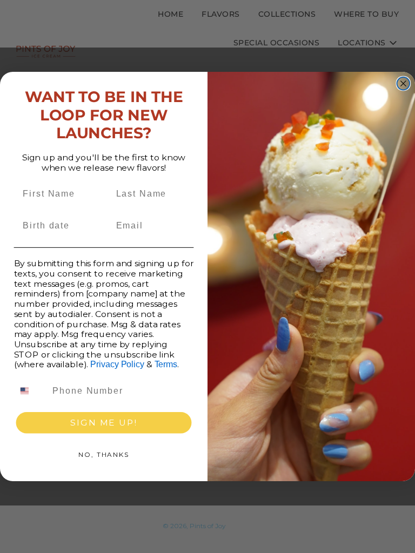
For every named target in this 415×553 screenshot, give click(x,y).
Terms (166, 364)
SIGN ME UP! (103, 422)
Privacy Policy (117, 364)
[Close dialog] (403, 83)
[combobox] (31, 391)
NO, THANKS (103, 454)
